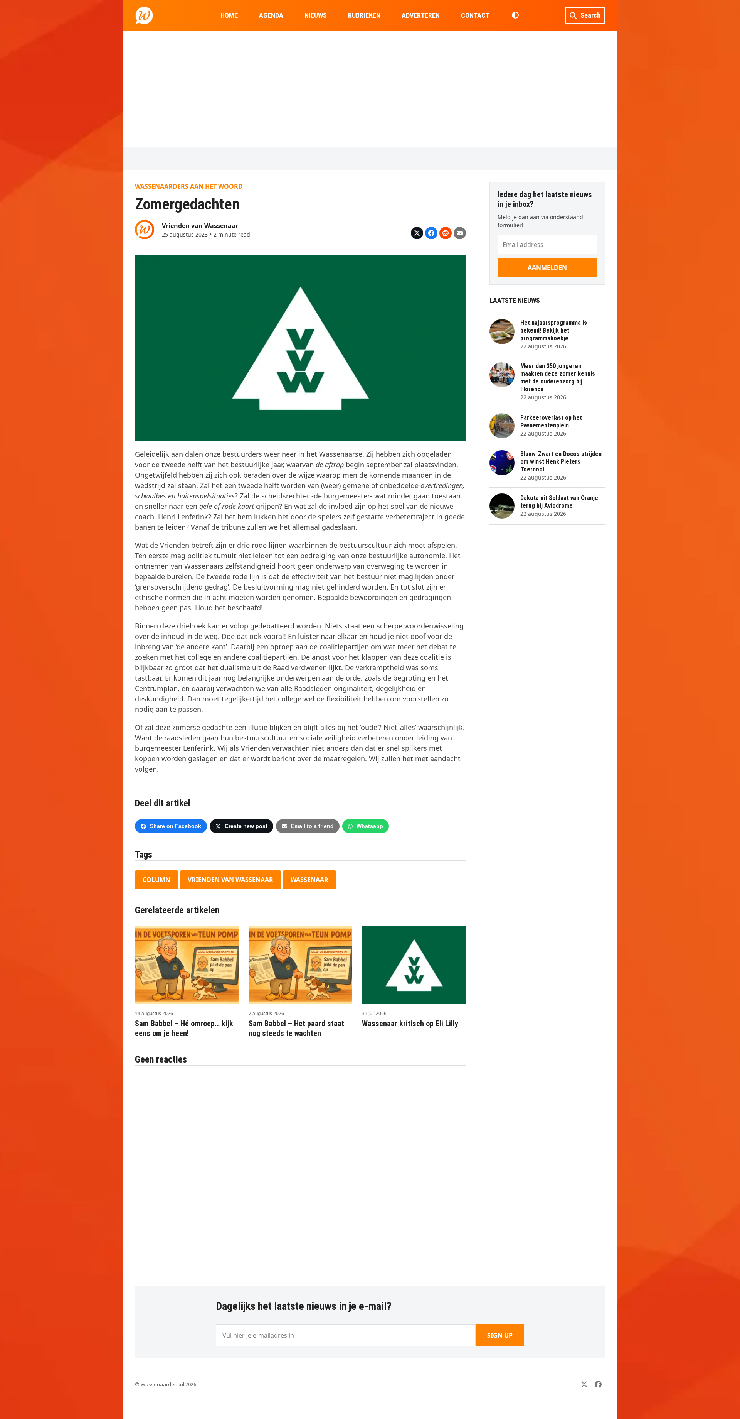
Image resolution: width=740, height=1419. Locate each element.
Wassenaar (309, 879)
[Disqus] (300, 1171)
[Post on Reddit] (445, 233)
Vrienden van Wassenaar (230, 879)
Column (156, 879)
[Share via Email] (460, 233)
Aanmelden (547, 267)
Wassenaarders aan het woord (189, 186)
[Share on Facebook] (431, 233)
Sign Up (500, 1335)
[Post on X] (417, 233)
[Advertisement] (370, 89)
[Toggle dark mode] (515, 15)
